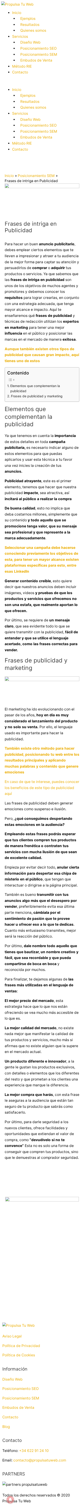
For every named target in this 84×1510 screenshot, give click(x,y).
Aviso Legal (12, 1336)
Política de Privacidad (21, 1346)
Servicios (20, 36)
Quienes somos (33, 30)
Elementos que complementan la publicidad (35, 388)
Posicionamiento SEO (38, 48)
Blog (6, 1426)
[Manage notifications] (10, 1499)
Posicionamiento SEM (38, 54)
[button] (42, 84)
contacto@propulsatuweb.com (39, 1460)
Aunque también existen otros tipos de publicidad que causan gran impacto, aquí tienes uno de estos (42, 355)
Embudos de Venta (36, 60)
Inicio (16, 12)
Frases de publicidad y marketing (37, 396)
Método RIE (22, 66)
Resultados (29, 24)
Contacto (20, 72)
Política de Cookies (18, 1355)
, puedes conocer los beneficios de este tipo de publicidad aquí (42, 787)
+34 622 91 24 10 (34, 1450)
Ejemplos (27, 18)
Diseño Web (30, 42)
